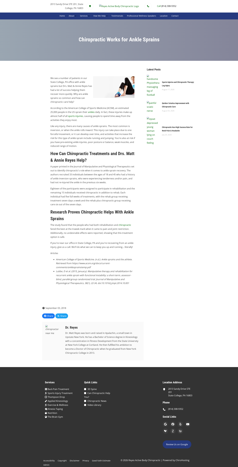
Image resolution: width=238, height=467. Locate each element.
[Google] (165, 424)
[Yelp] (180, 424)
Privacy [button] (86, 460)
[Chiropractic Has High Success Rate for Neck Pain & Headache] (153, 130)
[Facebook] (173, 424)
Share (50, 315)
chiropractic (125, 224)
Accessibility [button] (49, 460)
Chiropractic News (96, 400)
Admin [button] (46, 465)
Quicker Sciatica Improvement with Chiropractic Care (175, 105)
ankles (91, 112)
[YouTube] (187, 424)
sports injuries (75, 116)
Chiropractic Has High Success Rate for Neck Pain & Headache (177, 129)
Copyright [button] (62, 460)
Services (84, 15)
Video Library (94, 404)
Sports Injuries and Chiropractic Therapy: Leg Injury (178, 84)
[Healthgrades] (165, 431)
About (71, 15)
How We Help (99, 15)
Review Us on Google (177, 444)
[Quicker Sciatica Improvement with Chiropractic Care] (153, 106)
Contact (174, 15)
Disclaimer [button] (74, 460)
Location (164, 15)
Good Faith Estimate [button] (101, 460)
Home (62, 15)
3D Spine (92, 389)
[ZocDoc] (173, 431)
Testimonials (117, 15)
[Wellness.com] (180, 431)
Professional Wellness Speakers (141, 15)
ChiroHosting (182, 460)
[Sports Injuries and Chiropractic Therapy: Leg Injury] (153, 85)
